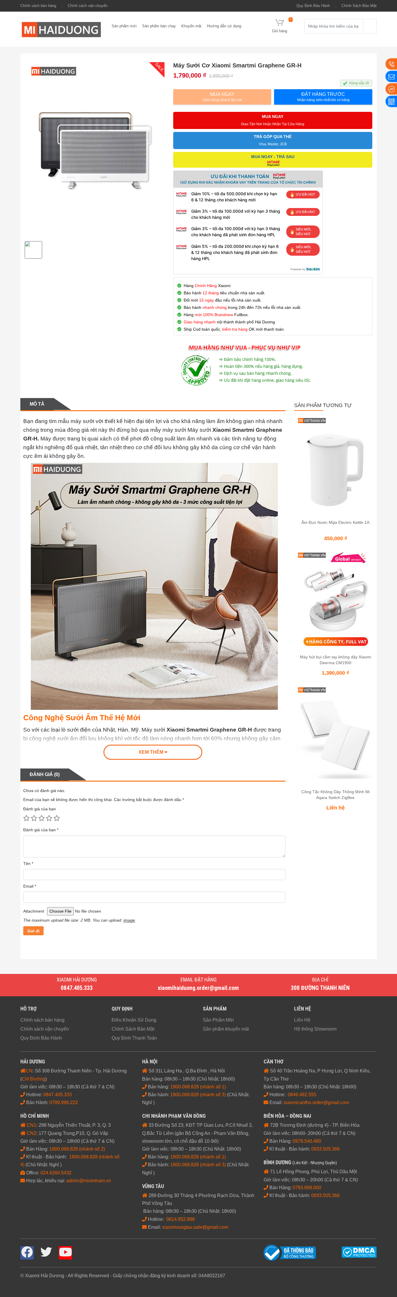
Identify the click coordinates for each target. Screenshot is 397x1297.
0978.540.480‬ (307, 1141)
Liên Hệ (302, 1019)
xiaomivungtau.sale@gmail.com (195, 1227)
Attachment (33, 911)
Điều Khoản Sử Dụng (134, 1019)
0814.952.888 (180, 1219)
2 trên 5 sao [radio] (34, 818)
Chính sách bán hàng (38, 5)
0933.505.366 (325, 1195)
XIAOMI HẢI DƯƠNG (77, 980)
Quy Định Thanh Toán (134, 1038)
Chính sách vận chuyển (88, 5)
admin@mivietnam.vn (88, 1180)
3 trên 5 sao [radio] (41, 818)
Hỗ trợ (28, 1009)
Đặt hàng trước (323, 97)
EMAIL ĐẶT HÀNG (198, 980)
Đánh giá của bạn (39, 809)
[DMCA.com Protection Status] (359, 1251)
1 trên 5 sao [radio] (26, 818)
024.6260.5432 (55, 1172)
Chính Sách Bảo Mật (359, 5)
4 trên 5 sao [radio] (49, 818)
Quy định (122, 1009)
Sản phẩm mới (124, 26)
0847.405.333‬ (58, 1094)
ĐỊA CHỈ (320, 980)
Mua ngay (222, 97)
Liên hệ (302, 1009)
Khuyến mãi (191, 26)
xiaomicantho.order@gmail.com (316, 1102)
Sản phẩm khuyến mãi (226, 1029)
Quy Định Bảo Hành (313, 5)
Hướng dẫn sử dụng (224, 26)
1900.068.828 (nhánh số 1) (198, 1086)
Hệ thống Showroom (315, 1029)
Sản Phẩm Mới (218, 1019)
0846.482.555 (302, 1094)
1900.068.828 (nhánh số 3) (198, 1094)
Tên (28, 863)
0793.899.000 (307, 1187)
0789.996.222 (63, 1102)
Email (29, 886)
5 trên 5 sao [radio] (56, 818)
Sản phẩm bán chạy (159, 26)
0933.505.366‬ (325, 1148)
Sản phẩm (215, 1009)
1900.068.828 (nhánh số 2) (77, 1148)
